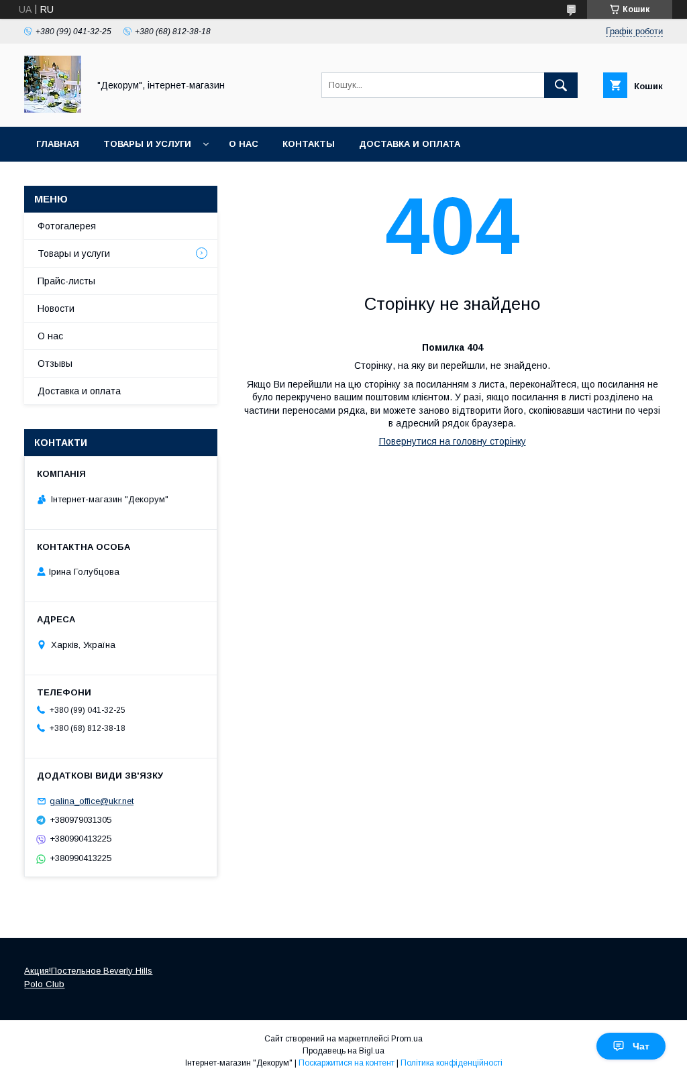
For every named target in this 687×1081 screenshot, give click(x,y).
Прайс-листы (66, 281)
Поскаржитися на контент (346, 1063)
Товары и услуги (147, 144)
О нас (243, 144)
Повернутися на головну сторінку (452, 441)
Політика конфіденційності (452, 1063)
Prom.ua (407, 1038)
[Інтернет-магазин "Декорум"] (52, 109)
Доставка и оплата (409, 144)
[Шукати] (561, 85)
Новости (56, 308)
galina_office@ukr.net (92, 801)
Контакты (308, 144)
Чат (641, 1046)
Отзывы (55, 363)
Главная (57, 144)
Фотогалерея (67, 226)
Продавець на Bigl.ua (343, 1051)
